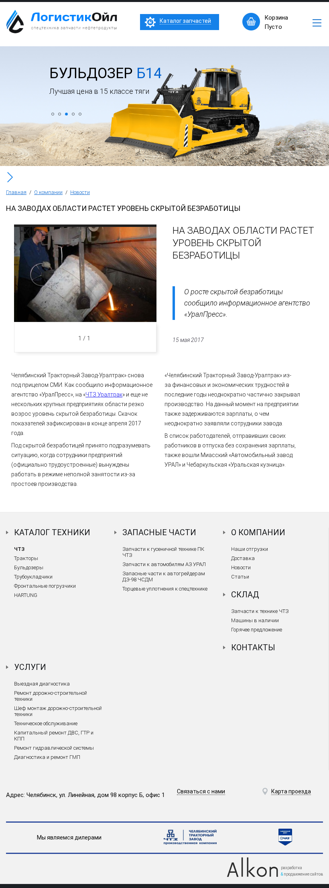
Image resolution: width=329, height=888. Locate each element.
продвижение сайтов (303, 874)
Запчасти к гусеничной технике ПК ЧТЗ (163, 552)
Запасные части (159, 532)
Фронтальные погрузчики (45, 586)
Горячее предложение (256, 630)
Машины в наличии (255, 620)
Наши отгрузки (249, 549)
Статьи (240, 577)
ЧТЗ (19, 549)
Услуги (30, 667)
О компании (48, 192)
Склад (245, 594)
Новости (80, 192)
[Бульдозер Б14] (164, 164)
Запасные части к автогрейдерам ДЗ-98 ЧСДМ (163, 576)
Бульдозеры (28, 567)
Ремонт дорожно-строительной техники (50, 696)
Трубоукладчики (33, 577)
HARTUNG (25, 595)
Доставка (243, 558)
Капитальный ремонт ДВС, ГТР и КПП (53, 736)
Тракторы (26, 558)
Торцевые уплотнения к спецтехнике (164, 589)
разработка (291, 868)
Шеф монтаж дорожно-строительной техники (58, 711)
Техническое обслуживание (45, 723)
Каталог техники (52, 532)
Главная (16, 192)
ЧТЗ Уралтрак (103, 394)
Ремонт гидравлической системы (54, 748)
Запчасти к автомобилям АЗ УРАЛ (164, 564)
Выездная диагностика (42, 684)
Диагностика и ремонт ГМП (47, 757)
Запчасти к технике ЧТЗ (259, 611)
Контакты (253, 647)
